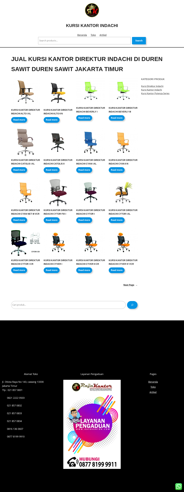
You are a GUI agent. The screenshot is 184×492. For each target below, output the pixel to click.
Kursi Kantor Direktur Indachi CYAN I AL (90, 162)
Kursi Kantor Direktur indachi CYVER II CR (90, 262)
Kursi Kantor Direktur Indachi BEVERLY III (123, 110)
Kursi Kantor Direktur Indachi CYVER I (58, 262)
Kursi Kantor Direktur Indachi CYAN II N (123, 162)
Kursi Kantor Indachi (92, 25)
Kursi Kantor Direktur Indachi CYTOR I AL (123, 212)
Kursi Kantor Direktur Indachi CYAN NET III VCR (25, 212)
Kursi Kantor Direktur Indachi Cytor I (90, 212)
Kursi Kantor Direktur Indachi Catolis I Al (25, 162)
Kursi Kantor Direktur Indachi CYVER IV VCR (123, 262)
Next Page (130, 284)
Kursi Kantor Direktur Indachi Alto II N (58, 112)
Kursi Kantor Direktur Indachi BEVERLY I (90, 110)
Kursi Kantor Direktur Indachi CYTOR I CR (25, 262)
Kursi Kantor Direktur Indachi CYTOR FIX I (58, 212)
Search (139, 40)
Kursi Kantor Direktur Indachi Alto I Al (25, 112)
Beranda (82, 35)
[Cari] (132, 305)
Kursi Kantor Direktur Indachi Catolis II (58, 162)
